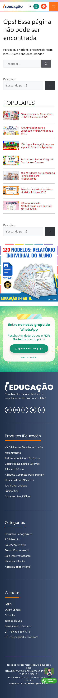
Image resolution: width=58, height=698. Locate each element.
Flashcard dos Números (19, 480)
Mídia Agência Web (38, 683)
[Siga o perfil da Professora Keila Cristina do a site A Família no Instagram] (16, 410)
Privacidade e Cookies (18, 626)
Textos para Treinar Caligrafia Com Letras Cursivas (37, 161)
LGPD (8, 604)
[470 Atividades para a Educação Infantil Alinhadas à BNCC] (12, 131)
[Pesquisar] (46, 64)
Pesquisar (9, 79)
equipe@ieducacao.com (24, 637)
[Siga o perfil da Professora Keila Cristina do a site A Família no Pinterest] (8, 410)
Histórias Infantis (15, 561)
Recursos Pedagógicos (18, 534)
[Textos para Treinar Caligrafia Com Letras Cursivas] (12, 161)
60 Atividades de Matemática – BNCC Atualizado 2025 (37, 116)
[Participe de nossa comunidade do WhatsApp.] (41, 410)
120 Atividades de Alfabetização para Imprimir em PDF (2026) (36, 206)
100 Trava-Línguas (16, 485)
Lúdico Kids (12, 491)
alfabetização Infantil (17, 566)
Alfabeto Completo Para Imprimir (24, 474)
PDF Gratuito (12, 539)
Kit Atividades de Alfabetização (24, 447)
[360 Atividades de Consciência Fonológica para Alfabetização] (12, 176)
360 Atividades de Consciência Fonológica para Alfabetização (38, 176)
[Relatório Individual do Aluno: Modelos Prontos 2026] (12, 191)
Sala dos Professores (18, 555)
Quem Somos (13, 609)
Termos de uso (13, 620)
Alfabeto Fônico (14, 469)
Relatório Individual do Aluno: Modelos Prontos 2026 (37, 191)
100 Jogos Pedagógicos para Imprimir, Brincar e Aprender (37, 146)
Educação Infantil (15, 545)
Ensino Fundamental (17, 550)
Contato (10, 615)
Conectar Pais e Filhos (18, 496)
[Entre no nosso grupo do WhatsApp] (49, 675)
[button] (30, 6)
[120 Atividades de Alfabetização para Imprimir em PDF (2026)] (12, 206)
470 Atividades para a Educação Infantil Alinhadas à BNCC (37, 130)
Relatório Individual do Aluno (22, 458)
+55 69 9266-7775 (20, 631)
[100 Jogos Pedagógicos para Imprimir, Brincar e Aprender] (12, 146)
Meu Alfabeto (13, 452)
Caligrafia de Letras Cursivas (22, 463)
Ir (50, 85)
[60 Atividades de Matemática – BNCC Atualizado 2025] (12, 116)
